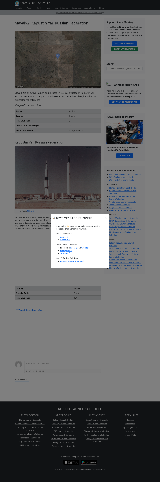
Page (72, 248)
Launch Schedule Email (71, 261)
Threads (64, 253)
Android (64, 239)
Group (84, 248)
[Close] (106, 218)
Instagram (65, 250)
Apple (63, 237)
